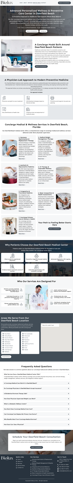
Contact (44, 2)
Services (30, 2)
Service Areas (37, 2)
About (25, 2)
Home (21, 2)
